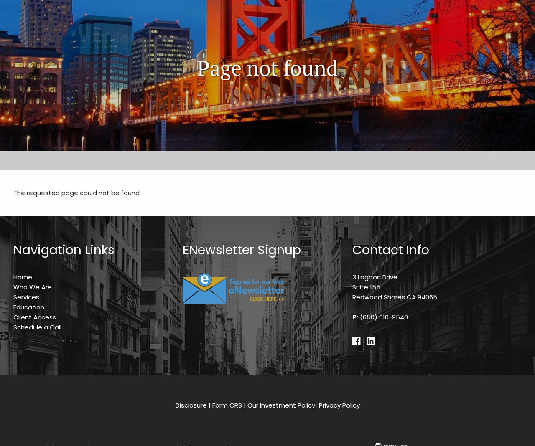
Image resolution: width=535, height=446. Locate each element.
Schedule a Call (37, 327)
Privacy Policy (339, 405)
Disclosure (191, 405)
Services (26, 297)
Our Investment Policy (281, 405)
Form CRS (227, 405)
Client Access (34, 317)
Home (22, 277)
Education (28, 307)
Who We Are (32, 287)
